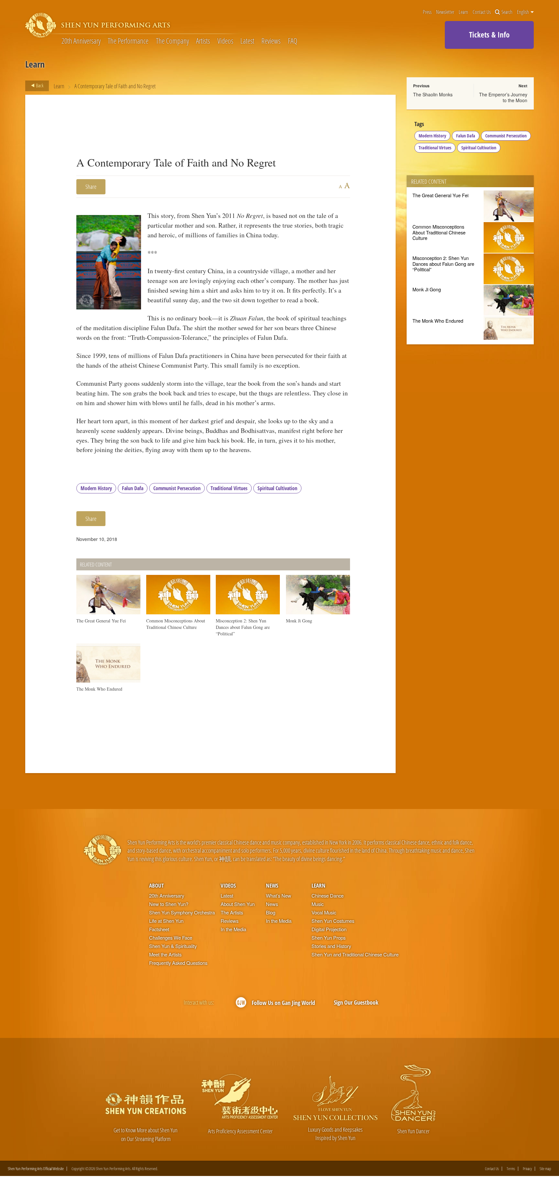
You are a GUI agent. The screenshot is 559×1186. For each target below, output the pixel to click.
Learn (463, 12)
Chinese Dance (328, 895)
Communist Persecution (177, 488)
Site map (545, 1169)
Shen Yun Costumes (333, 920)
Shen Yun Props (328, 937)
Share (90, 186)
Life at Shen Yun (166, 920)
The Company (172, 41)
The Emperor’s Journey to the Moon (503, 97)
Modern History (96, 488)
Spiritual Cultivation (277, 488)
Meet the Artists (165, 954)
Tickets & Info (489, 34)
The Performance (128, 41)
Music (317, 903)
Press (427, 12)
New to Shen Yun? (168, 903)
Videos (225, 41)
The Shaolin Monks (433, 94)
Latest (247, 41)
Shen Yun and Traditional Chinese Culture (355, 954)
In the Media (233, 929)
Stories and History (331, 946)
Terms (511, 1169)
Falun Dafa (132, 488)
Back (39, 85)
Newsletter (445, 12)
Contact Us (482, 12)
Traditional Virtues (229, 488)
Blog (270, 912)
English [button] (523, 12)
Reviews (270, 41)
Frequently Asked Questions (178, 962)
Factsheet (159, 929)
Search (506, 12)
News (272, 885)
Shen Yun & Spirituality (173, 946)
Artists (203, 41)
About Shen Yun (238, 903)
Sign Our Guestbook (356, 1002)
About (156, 885)
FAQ (292, 41)
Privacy (527, 1169)
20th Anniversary (81, 41)
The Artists (232, 912)
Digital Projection (329, 929)
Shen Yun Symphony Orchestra (182, 912)
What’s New (278, 895)
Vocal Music (324, 912)
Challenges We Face (170, 937)
